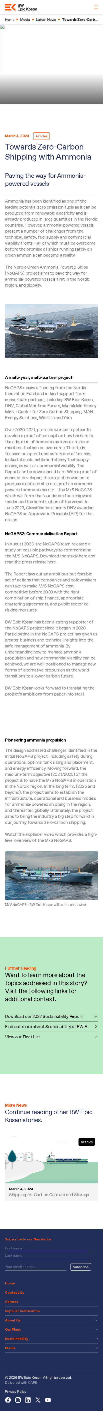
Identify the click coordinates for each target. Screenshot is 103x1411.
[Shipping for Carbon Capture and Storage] (51, 1159)
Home (9, 1283)
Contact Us (14, 1292)
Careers (11, 1301)
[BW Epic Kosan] (21, 7)
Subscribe (81, 1266)
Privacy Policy (15, 1391)
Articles (42, 136)
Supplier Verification (22, 1310)
